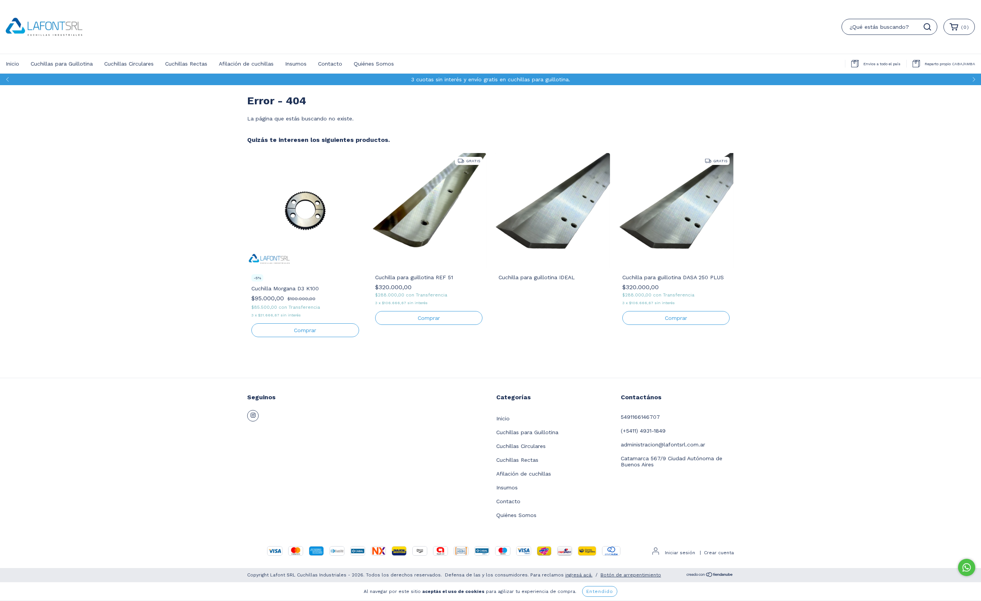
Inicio (12, 64)
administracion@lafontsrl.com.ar (663, 444)
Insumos (296, 64)
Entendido (599, 591)
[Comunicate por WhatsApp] (966, 567)
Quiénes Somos (374, 64)
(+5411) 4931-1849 (643, 431)
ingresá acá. (578, 575)
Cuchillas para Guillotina (62, 64)
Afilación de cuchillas (246, 64)
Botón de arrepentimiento (630, 575)
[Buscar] (927, 27)
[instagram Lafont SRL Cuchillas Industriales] (253, 416)
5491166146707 (640, 417)
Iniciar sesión (680, 552)
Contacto (330, 64)
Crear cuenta (719, 552)
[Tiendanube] (710, 575)
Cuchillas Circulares (129, 64)
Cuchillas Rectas (186, 64)
